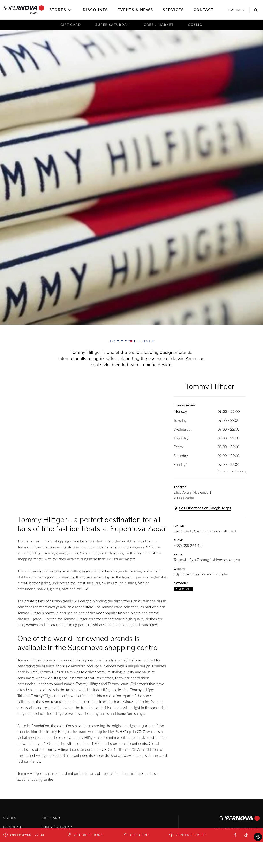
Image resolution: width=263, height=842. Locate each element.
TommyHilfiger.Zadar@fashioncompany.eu (207, 560)
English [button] (234, 10)
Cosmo (195, 24)
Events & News (135, 9)
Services (173, 9)
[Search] (255, 9)
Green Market (159, 24)
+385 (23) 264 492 (188, 546)
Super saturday (112, 24)
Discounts (95, 9)
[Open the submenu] (70, 10)
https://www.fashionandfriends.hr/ (201, 574)
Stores (57, 9)
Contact (204, 9)
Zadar (33, 12)
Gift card (70, 24)
